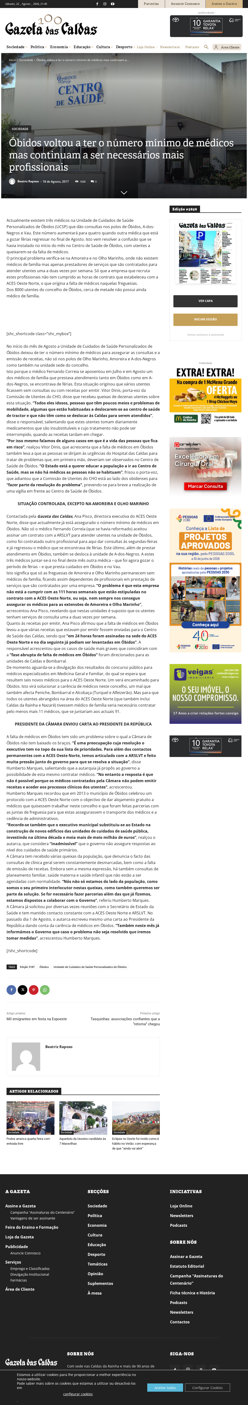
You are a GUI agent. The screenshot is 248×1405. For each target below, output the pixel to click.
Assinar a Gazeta (186, 1256)
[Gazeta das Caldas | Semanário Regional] (51, 24)
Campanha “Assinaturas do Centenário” (42, 1212)
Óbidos (44, 967)
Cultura (95, 1235)
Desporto (96, 1254)
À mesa (95, 1293)
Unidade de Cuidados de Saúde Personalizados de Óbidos (90, 967)
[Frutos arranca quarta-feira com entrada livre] (30, 1118)
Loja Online (181, 1206)
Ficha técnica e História (192, 1293)
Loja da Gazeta (19, 1237)
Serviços (13, 1262)
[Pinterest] (34, 990)
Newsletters (181, 1215)
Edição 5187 (27, 967)
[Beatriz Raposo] (13, 181)
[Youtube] (112, 4)
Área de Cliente (19, 1289)
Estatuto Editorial (187, 1266)
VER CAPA (206, 301)
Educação (97, 1244)
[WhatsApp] (45, 990)
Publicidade (16, 1246)
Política (95, 1215)
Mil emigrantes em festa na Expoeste (37, 1019)
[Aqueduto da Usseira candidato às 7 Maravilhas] (83, 1118)
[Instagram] (105, 4)
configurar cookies (78, 1394)
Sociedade (26, 60)
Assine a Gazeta (20, 1206)
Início (12, 60)
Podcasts (178, 1225)
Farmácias (18, 1280)
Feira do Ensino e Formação (31, 1227)
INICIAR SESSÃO (205, 319)
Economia (97, 1225)
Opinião (95, 1273)
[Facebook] (97, 4)
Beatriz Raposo (28, 181)
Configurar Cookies (207, 1387)
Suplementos (100, 1283)
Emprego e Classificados (30, 1268)
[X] (22, 990)
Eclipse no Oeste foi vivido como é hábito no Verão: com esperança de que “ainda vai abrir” (135, 1143)
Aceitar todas (165, 1387)
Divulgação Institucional (29, 1274)
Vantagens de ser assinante (32, 1218)
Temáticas (98, 1264)
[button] (206, 47)
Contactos (180, 1322)
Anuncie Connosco (25, 1253)
